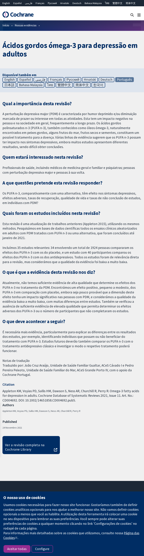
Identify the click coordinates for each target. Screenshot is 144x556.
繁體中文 (117, 3)
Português (124, 79)
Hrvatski (64, 3)
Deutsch (77, 3)
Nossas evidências (26, 25)
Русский (52, 3)
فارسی (28, 3)
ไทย (107, 3)
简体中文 (131, 3)
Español (17, 3)
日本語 (9, 85)
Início (5, 25)
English (6, 3)
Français (40, 3)
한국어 (98, 85)
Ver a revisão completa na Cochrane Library (25, 447)
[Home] (17, 14)
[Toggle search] (132, 14)
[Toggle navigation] (139, 14)
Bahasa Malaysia (93, 3)
